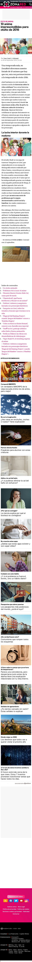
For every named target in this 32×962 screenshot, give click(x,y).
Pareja (11, 951)
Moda (15, 949)
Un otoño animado (10, 288)
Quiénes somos (12, 907)
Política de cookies (23, 909)
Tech (16, 945)
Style (20, 945)
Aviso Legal (21, 907)
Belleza (20, 949)
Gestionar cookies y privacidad (12, 911)
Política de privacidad (9, 909)
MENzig (11, 945)
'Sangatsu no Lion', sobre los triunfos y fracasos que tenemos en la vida (16, 310)
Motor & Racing (13, 946)
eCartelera (15, 940)
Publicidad (26, 911)
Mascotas (27, 951)
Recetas (20, 951)
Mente (20, 953)
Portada (12, 7)
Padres (25, 949)
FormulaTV (15, 937)
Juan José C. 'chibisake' (11, 58)
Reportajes (20, 7)
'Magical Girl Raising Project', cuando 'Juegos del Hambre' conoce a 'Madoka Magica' (16, 318)
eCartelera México (24, 940)
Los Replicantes (13, 934)
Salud (15, 951)
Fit (23, 945)
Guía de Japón (25, 941)
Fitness (11, 953)
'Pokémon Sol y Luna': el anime (14, 291)
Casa (15, 953)
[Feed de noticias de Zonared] (5, 900)
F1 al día (21, 946)
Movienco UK (16, 941)
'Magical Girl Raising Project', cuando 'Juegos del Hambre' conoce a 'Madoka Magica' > (16, 351)
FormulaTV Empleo (18, 938)
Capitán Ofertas (24, 934)
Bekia (10, 949)
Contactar (16, 914)
